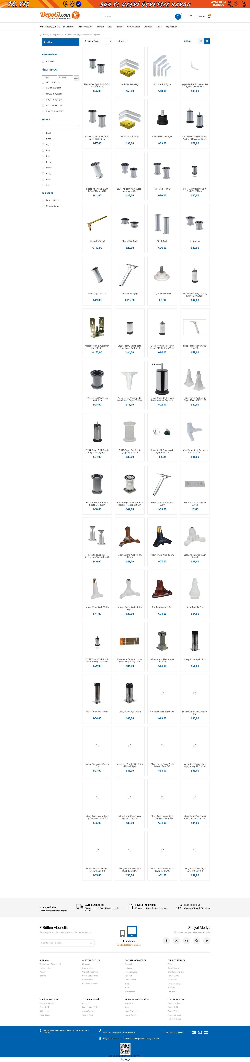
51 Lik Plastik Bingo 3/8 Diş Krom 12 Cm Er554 (195, 294)
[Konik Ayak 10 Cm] (162, 170)
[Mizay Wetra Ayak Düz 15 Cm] (97, 745)
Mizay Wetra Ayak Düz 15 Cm (97, 765)
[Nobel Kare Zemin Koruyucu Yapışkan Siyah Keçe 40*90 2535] (129, 641)
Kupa (48, 162)
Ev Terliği (85, 1003)
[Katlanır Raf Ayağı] (97, 223)
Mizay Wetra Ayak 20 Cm (97, 607)
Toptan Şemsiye (174, 1015)
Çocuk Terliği (87, 1011)
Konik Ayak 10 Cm (162, 189)
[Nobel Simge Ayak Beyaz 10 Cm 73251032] (194, 432)
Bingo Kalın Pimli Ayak (162, 137)
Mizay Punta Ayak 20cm (130, 712)
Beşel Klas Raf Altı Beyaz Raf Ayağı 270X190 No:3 (195, 85)
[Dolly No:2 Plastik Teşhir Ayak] (162, 693)
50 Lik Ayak (162, 241)
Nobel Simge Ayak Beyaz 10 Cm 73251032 (195, 451)
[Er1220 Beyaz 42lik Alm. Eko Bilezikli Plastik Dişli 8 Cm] (129, 484)
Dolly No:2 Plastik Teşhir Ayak (162, 712)
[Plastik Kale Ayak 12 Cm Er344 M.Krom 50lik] (97, 170)
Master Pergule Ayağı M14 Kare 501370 (97, 347)
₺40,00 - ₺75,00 (54, 100)
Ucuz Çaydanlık (131, 1011)
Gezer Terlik (44, 1007)
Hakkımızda (45, 968)
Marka (46, 119)
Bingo (48, 139)
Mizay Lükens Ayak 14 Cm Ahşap (130, 556)
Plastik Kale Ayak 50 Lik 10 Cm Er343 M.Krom (97, 138)
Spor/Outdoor (133, 27)
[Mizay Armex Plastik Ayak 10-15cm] (162, 641)
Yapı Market (171, 27)
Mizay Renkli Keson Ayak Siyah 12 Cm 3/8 (97, 869)
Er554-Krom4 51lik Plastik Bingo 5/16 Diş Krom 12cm (162, 347)
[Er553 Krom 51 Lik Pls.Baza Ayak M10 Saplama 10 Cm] (194, 118)
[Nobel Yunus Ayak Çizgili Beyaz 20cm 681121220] (194, 380)
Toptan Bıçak (173, 1011)
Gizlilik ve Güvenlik (90, 984)
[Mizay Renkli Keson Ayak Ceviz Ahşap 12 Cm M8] (194, 798)
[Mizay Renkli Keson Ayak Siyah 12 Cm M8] (129, 850)
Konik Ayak (195, 241)
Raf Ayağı (50, 61)
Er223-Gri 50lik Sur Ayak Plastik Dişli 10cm (97, 503)
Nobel (48, 179)
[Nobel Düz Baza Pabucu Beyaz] (194, 484)
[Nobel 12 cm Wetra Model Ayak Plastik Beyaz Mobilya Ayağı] (129, 380)
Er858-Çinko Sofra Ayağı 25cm (162, 503)
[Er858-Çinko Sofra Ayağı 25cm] (162, 484)
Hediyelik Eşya (131, 972)
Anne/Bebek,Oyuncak (50, 27)
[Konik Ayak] (194, 223)
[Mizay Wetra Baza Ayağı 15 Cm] (194, 693)
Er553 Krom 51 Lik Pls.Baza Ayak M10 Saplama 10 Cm (194, 138)
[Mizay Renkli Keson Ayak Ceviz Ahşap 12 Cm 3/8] (162, 798)
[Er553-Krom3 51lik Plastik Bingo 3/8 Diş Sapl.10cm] (97, 641)
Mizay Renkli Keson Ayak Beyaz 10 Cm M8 (162, 869)
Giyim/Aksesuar (85, 27)
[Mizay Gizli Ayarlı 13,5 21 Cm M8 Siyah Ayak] (129, 745)
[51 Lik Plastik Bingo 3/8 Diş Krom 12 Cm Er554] (194, 275)
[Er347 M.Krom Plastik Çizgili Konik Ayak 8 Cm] (129, 170)
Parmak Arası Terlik (90, 1007)
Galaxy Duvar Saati (47, 1003)
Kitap (109, 27)
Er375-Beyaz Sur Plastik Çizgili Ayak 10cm (130, 451)
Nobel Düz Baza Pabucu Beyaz (195, 503)
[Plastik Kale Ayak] (129, 223)
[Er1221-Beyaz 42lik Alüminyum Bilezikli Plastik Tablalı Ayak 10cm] (97, 536)
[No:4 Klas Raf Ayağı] (129, 118)
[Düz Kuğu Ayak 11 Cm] (162, 589)
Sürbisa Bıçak (45, 1011)
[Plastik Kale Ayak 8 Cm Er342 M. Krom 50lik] (97, 66)
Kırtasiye (120, 27)
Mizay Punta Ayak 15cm (97, 712)
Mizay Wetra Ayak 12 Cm (162, 555)
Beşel (48, 133)
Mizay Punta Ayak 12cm (195, 659)
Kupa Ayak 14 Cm (195, 607)
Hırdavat (128, 976)
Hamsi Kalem (173, 976)
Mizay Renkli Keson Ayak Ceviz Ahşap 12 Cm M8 (195, 817)
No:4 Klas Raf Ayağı (130, 137)
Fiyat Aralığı (49, 69)
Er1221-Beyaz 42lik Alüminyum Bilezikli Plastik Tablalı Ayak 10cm (97, 556)
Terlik (127, 987)
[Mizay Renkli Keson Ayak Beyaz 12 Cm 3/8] (162, 745)
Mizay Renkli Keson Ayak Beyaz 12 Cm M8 (129, 817)
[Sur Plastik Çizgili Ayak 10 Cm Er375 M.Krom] (194, 170)
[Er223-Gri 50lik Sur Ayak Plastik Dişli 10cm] (97, 484)
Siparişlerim (87, 968)
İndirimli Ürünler (52, 200)
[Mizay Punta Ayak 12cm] (194, 641)
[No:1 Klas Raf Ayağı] (129, 66)
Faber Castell (45, 1015)
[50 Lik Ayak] (162, 223)
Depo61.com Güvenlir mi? (50, 964)
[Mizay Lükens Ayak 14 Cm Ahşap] (129, 536)
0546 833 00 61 (192, 905)
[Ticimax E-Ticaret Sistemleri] (125, 1059)
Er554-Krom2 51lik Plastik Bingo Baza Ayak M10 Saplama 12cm (129, 347)
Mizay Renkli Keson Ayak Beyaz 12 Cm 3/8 (162, 765)
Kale (48, 156)
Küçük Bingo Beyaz (162, 293)
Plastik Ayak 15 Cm (97, 293)
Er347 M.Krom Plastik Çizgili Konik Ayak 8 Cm (129, 190)
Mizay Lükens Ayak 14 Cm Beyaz (130, 608)
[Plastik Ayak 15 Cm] (97, 275)
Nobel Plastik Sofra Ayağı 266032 (194, 347)
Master (49, 168)
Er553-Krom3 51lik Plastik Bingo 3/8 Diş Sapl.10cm (97, 660)
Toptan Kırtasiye (174, 1019)
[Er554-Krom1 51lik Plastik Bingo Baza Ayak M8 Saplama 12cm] (97, 432)
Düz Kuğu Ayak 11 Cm (162, 607)
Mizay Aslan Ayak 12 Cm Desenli (195, 556)
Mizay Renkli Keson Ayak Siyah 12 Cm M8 (129, 869)
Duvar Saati (172, 980)
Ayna (127, 1007)
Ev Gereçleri (68, 27)
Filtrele (76, 78)
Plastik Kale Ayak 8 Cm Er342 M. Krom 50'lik (97, 85)
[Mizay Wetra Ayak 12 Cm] (162, 536)
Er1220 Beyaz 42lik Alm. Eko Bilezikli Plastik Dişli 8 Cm (130, 503)
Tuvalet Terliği (87, 1015)
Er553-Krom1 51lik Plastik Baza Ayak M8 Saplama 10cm (162, 399)
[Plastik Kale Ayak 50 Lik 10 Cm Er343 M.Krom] (97, 118)
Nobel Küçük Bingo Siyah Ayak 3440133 (162, 451)
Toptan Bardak (174, 1003)
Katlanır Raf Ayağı (97, 241)
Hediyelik (100, 27)
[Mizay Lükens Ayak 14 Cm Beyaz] (129, 589)
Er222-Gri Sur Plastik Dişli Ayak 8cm (97, 399)
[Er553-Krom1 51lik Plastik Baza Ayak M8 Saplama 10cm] (162, 380)
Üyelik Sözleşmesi (90, 976)
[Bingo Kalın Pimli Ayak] (162, 118)
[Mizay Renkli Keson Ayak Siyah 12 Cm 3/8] (97, 850)
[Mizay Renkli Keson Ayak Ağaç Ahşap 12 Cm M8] (97, 798)
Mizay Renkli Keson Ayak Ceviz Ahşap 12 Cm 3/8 (162, 817)
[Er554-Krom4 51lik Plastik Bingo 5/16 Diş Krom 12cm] (162, 327)
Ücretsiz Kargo (52, 206)
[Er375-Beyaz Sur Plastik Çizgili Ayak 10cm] (129, 432)
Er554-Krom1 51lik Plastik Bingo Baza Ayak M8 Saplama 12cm (97, 451)
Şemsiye (171, 987)
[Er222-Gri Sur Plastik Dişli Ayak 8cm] (97, 380)
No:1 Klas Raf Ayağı (130, 84)
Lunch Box (172, 991)
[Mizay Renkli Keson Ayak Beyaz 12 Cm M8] (129, 798)
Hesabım (86, 964)
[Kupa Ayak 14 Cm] (194, 589)
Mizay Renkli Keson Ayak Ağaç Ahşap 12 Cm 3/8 (195, 765)
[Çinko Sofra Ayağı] (129, 275)
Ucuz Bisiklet (130, 980)
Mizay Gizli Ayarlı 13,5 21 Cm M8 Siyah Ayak (130, 765)
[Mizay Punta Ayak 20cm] (129, 693)
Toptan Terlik (173, 1007)
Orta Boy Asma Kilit (176, 972)
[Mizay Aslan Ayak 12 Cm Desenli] (194, 536)
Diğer (48, 144)
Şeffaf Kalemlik (174, 968)
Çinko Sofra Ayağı (130, 293)
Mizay (48, 173)
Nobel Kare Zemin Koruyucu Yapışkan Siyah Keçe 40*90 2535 (129, 660)
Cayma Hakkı (87, 980)
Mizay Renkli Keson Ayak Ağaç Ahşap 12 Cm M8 (97, 817)
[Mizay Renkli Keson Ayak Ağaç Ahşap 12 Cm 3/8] (194, 745)
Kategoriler (49, 54)
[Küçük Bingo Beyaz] (162, 275)
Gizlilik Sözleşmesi (90, 972)
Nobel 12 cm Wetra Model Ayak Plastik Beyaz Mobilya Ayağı (129, 399)
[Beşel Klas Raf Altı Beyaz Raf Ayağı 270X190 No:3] (194, 66)
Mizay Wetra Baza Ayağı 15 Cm (194, 713)
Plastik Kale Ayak (129, 241)
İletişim (43, 976)
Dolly (48, 150)
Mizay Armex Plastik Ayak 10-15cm (162, 660)
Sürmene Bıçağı (174, 984)
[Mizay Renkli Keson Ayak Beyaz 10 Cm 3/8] (194, 850)
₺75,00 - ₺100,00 (54, 105)
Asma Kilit (129, 1003)
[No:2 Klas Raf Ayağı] (162, 66)
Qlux (48, 185)
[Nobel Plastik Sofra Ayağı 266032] (194, 327)
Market (159, 27)
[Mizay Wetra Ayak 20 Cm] (97, 589)
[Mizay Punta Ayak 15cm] (97, 693)
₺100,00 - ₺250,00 (54, 111)
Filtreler (47, 193)
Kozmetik (148, 27)
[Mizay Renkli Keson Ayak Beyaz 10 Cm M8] (162, 850)
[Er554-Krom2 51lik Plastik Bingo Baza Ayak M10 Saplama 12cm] (129, 327)
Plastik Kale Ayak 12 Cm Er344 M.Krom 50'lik (97, 190)
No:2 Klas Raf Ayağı (162, 84)
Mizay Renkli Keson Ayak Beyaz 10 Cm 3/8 (195, 869)
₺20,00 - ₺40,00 (54, 94)
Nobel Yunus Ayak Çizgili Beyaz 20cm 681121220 (195, 399)
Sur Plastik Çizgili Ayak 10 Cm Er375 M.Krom (194, 190)
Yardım (42, 972)
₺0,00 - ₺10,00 (53, 82)
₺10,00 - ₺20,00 (53, 88)
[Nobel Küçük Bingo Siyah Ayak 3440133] (162, 432)
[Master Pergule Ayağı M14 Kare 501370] (97, 327)
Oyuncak (128, 964)
